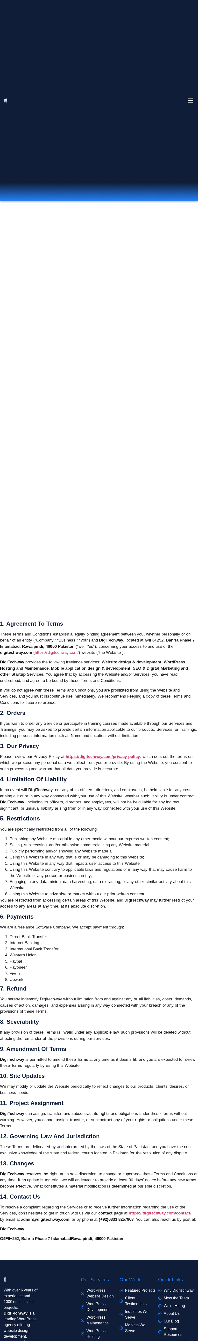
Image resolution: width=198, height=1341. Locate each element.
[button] (190, 100)
